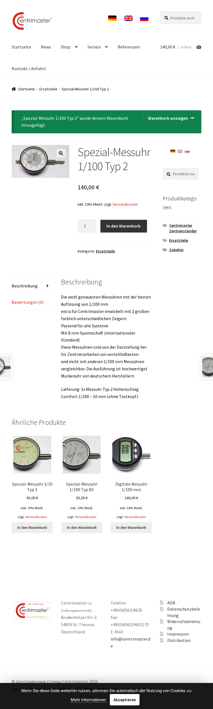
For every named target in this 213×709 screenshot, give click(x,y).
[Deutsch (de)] (172, 150)
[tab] (32, 286)
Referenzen (129, 47)
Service (94, 47)
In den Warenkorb (123, 226)
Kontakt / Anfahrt (29, 68)
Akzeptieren (124, 699)
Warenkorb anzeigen (168, 118)
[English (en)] (180, 150)
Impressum (178, 634)
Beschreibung (25, 286)
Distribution (179, 640)
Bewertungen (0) (28, 302)
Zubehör (176, 249)
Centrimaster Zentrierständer (183, 228)
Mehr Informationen (88, 699)
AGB (171, 602)
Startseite (21, 47)
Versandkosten (125, 204)
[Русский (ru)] (187, 150)
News (46, 47)
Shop (65, 47)
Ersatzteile (48, 88)
